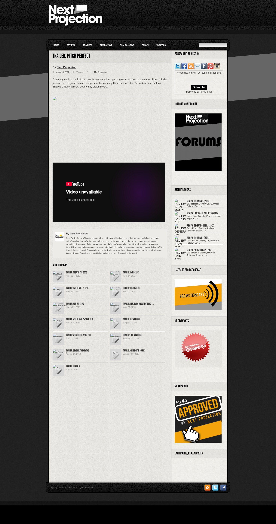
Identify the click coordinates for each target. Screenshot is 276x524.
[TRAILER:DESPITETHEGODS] (76, 272)
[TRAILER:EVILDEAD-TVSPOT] (77, 287)
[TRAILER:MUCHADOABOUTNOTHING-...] (138, 303)
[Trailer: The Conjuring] (115, 336)
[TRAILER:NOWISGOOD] (131, 319)
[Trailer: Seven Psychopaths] (60, 352)
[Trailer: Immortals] (115, 274)
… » (200, 206)
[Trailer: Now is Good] (115, 321)
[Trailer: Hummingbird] (60, 305)
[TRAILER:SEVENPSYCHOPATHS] (77, 350)
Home (56, 45)
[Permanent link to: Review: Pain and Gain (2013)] (199, 249)
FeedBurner (206, 92)
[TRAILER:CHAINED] (73, 365)
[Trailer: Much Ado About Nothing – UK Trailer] (115, 305)
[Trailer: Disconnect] (116, 290)
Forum (145, 45)
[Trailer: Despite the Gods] (58, 274)
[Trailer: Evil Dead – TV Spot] (58, 290)
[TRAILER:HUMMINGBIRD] (75, 303)
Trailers (87, 45)
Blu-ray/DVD (106, 45)
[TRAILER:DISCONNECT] (131, 287)
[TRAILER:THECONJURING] (132, 334)
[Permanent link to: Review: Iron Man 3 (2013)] (198, 200)
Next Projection (66, 67)
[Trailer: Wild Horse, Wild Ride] (58, 336)
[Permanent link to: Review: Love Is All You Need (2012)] (202, 213)
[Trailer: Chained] (58, 368)
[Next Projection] (75, 25)
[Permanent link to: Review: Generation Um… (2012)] (200, 225)
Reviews (71, 45)
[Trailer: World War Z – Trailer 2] (58, 321)
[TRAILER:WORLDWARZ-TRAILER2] (79, 319)
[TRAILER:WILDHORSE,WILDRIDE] (78, 334)
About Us (161, 45)
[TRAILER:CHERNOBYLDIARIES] (134, 350)
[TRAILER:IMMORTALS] (131, 272)
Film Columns (127, 45)
